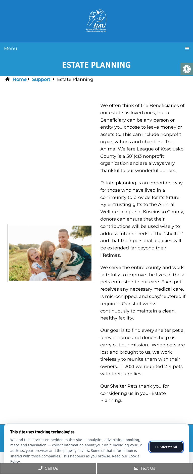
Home (20, 79)
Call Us (51, 468)
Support (41, 79)
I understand (166, 447)
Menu (10, 48)
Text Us (147, 468)
